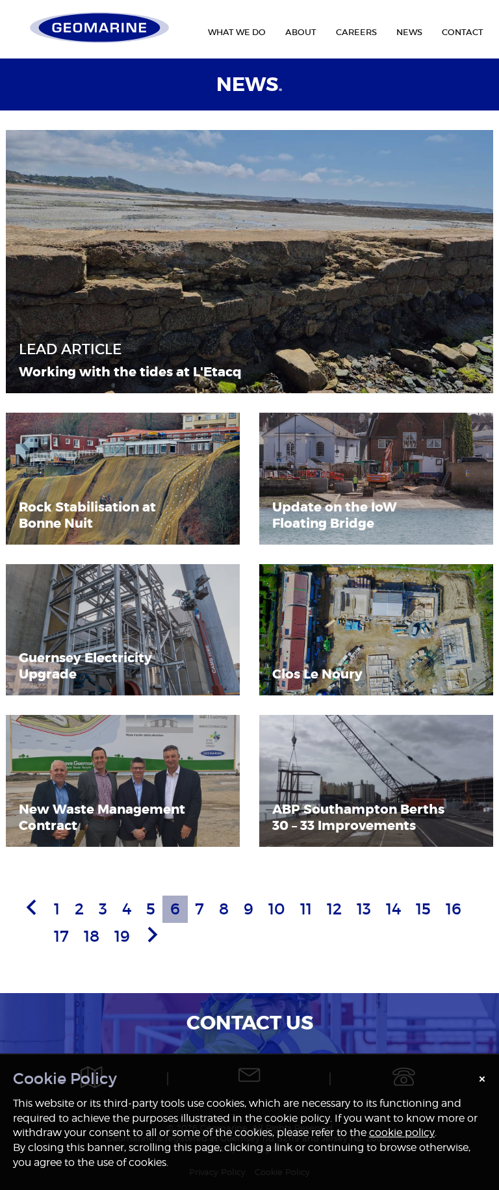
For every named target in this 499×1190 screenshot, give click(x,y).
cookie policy (402, 1132)
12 (334, 908)
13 (364, 908)
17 (61, 936)
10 (276, 908)
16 (453, 908)
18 (91, 936)
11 (306, 908)
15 (423, 908)
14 (393, 908)
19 (122, 936)
